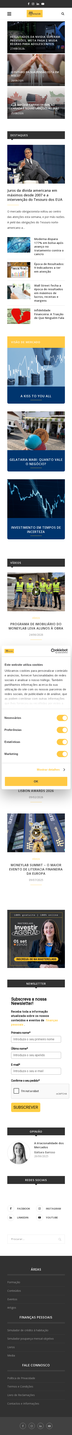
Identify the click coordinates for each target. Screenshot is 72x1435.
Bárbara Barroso (44, 1152)
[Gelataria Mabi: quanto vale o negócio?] (36, 430)
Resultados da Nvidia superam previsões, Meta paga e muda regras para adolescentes (35, 40)
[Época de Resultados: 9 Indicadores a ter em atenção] (18, 270)
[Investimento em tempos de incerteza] (36, 498)
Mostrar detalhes (48, 769)
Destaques (19, 135)
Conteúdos (14, 1291)
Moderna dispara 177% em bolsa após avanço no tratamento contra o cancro (49, 246)
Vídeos (15, 563)
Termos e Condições (20, 1386)
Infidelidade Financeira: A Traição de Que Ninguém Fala (49, 314)
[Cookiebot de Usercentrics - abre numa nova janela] (51, 651)
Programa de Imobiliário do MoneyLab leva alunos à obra (36, 626)
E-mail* (15, 1064)
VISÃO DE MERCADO (25, 342)
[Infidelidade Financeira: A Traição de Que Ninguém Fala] (18, 316)
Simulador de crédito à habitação (27, 1330)
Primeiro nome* (21, 1032)
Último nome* (19, 1048)
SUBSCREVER (25, 1107)
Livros (11, 1347)
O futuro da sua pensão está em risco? (35, 73)
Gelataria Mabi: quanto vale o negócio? (36, 462)
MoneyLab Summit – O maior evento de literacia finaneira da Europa (36, 869)
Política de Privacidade (21, 1378)
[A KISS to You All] (36, 367)
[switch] (62, 730)
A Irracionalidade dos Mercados (49, 1145)
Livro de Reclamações (21, 1395)
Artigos (11, 1307)
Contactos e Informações (23, 1403)
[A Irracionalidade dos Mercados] (18, 1152)
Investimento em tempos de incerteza (36, 529)
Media (11, 1355)
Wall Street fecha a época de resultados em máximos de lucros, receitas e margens (48, 293)
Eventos (12, 1299)
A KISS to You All (36, 396)
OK (36, 781)
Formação (13, 1282)
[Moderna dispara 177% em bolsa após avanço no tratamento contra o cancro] (18, 245)
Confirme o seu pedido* (25, 1080)
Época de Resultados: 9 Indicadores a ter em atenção (49, 267)
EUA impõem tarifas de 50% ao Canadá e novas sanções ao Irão (35, 106)
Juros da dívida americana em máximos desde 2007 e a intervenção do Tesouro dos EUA (34, 195)
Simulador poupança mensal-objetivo (30, 1338)
